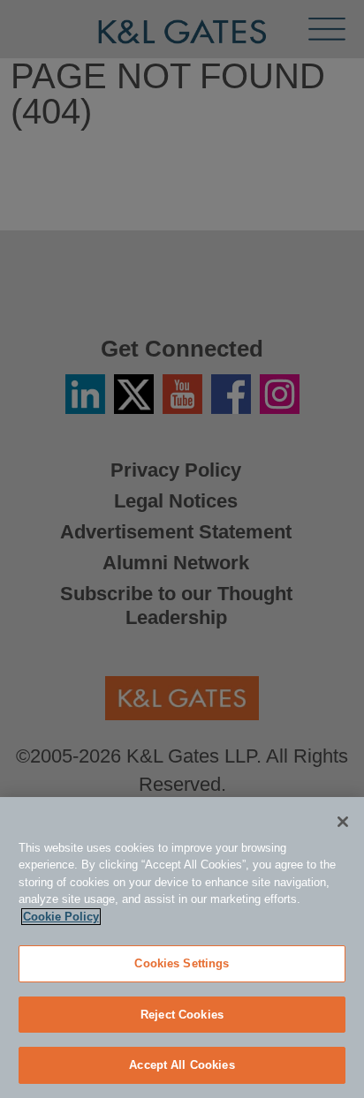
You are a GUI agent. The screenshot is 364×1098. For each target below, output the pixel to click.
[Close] (342, 821)
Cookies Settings (181, 963)
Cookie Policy (61, 916)
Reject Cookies (182, 1014)
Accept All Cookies (181, 1065)
